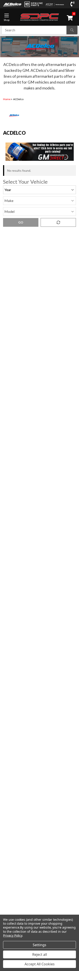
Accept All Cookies (40, 964)
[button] (39, 152)
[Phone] (73, 4)
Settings (39, 944)
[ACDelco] (12, 4)
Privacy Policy (12, 935)
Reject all (39, 954)
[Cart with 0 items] (70, 17)
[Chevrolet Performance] (55, 4)
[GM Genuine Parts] (33, 4)
